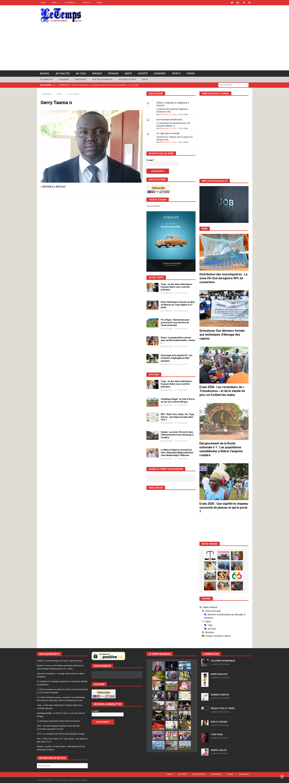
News (54, 2)
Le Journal (69, 2)
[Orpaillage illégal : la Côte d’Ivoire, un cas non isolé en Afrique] (152, 402)
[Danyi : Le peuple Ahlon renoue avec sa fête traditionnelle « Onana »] (152, 340)
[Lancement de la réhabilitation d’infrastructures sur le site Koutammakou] (237, 565)
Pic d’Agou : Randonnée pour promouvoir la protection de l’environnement (175, 322)
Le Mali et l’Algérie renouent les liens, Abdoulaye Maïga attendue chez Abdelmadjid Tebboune (177, 452)
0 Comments (182, 293)
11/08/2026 (167, 328)
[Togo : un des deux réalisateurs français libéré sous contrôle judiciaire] (152, 287)
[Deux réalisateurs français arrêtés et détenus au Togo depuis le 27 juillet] (152, 305)
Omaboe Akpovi (220, 694)
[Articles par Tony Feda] (204, 740)
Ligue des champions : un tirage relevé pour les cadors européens (61, 675)
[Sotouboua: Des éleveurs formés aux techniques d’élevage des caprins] (224, 308)
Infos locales (198, 774)
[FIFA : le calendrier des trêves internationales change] (172, 695)
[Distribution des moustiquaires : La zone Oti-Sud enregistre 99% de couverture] (224, 252)
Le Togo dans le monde (167, 133)
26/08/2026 (167, 293)
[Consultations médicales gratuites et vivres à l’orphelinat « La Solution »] (224, 555)
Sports (176, 73)
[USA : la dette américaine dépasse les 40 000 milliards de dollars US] (172, 745)
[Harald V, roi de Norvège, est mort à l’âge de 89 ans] (158, 665)
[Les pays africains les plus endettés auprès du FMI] (158, 745)
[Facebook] (243, 2)
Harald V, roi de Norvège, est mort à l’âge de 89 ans (59, 660)
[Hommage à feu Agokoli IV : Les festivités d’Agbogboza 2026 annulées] (152, 358)
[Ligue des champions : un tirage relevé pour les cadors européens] (185, 665)
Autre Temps (156, 277)
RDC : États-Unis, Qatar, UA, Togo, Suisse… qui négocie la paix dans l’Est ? (178, 417)
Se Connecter (46, 79)
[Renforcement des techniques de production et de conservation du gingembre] (224, 575)
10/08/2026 (167, 346)
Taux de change (153, 206)
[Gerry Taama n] (92, 181)
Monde (230, 774)
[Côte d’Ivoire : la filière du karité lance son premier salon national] (185, 715)
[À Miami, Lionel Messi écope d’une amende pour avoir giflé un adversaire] (172, 725)
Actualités (63, 73)
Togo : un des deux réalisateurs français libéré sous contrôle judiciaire (176, 287)
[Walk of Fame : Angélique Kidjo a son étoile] (158, 725)
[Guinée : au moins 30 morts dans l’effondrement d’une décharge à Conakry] (152, 435)
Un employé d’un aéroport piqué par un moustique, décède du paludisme (62, 683)
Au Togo (81, 73)
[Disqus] (92, 237)
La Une (43, 2)
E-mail (150, 160)
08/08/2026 (167, 364)
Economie (160, 73)
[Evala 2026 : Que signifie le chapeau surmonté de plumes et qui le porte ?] (224, 481)
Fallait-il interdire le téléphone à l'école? (172, 104)
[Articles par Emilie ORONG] (204, 724)
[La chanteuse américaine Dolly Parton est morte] (185, 685)
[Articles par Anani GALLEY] (204, 754)
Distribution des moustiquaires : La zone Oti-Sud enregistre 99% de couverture (223, 278)
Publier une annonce (102, 79)
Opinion (113, 73)
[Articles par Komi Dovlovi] (204, 685)
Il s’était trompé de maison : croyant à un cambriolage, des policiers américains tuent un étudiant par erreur (61, 699)
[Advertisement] (144, 48)
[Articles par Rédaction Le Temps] (204, 712)
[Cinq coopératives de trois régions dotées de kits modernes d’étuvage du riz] (210, 575)
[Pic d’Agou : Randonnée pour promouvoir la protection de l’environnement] (152, 322)
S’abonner (64, 79)
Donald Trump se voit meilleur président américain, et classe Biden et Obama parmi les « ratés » (60, 667)
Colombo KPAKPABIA (223, 660)
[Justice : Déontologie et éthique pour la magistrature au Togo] (210, 555)
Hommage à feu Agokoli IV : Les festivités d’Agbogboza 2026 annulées (176, 358)
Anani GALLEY (219, 750)
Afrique (97, 73)
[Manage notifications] (282, 776)
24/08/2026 (167, 423)
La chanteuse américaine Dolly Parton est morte (58, 721)
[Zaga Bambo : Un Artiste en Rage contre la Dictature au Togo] (210, 585)
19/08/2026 (167, 310)
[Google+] (238, 2)
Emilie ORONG (219, 721)
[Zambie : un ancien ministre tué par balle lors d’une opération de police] (185, 735)
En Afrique (216, 774)
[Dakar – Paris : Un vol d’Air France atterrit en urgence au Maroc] (185, 745)
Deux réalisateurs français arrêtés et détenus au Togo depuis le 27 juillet (178, 305)
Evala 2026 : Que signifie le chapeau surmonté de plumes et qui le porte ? (223, 507)
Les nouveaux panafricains (169, 119)
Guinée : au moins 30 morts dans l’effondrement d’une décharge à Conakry (177, 435)
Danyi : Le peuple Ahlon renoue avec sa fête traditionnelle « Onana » (178, 340)
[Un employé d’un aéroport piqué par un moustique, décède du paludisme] (158, 675)
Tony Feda (217, 734)
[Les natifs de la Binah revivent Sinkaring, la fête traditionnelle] (224, 585)
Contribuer (80, 79)
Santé (128, 73)
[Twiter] (232, 2)
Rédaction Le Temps (168, 114)
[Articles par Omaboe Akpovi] (204, 699)
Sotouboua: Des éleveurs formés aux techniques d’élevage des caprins (222, 334)
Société (143, 73)
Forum (99, 2)
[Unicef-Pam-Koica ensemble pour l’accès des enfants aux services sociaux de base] (224, 565)
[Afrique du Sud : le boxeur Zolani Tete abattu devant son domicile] (185, 705)
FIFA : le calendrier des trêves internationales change (61, 733)
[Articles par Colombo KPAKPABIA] (204, 665)
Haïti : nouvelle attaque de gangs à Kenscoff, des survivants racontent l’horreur (58, 727)
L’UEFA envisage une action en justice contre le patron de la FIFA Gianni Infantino (62, 691)
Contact (86, 2)
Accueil (45, 73)
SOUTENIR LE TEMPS (127, 79)
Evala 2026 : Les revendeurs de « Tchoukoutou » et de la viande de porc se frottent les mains (222, 391)
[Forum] (249, 2)
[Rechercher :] (233, 84)
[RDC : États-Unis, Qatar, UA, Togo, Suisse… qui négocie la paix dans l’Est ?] (152, 417)
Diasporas (244, 774)
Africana (154, 374)
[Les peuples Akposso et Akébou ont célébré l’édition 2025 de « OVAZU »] (210, 565)
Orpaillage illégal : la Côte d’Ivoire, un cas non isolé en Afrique (61, 714)
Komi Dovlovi (219, 674)
